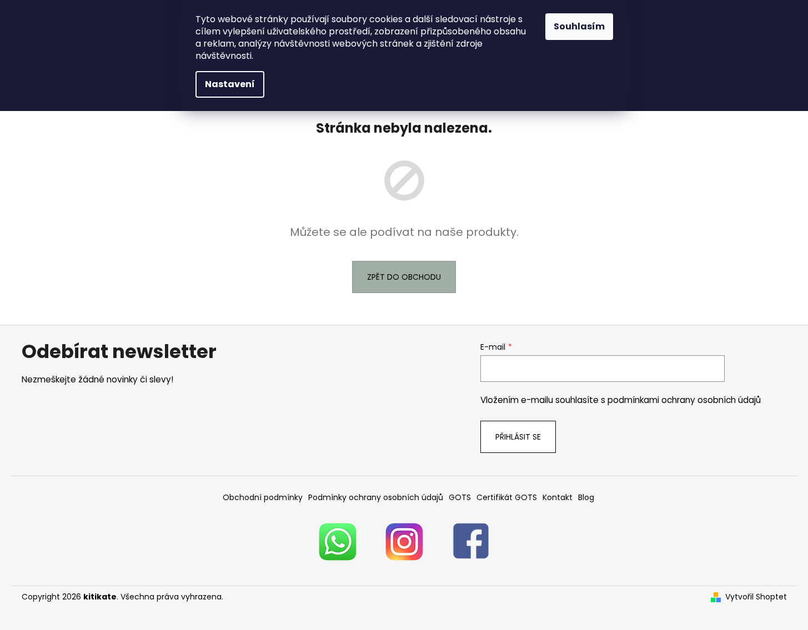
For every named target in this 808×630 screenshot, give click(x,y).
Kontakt (558, 497)
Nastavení (230, 84)
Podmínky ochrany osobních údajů (375, 497)
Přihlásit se (518, 436)
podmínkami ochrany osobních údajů (684, 400)
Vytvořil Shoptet (756, 597)
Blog (586, 497)
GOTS (460, 497)
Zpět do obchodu (404, 277)
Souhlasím (579, 26)
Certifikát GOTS (506, 497)
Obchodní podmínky (263, 497)
